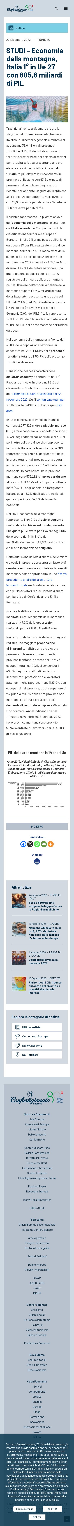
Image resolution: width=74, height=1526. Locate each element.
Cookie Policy (53, 1492)
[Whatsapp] (37, 844)
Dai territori (30, 1054)
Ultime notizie (31, 1027)
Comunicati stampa (35, 1036)
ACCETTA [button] (52, 1508)
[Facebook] (23, 844)
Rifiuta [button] (37, 1517)
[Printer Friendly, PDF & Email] (37, 863)
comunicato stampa (50, 399)
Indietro (37, 826)
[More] (51, 844)
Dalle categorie (32, 1045)
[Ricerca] (55, 8)
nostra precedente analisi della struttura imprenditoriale (36, 579)
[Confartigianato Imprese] (20, 8)
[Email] (44, 844)
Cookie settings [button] (24, 1508)
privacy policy (50, 1499)
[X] (30, 844)
